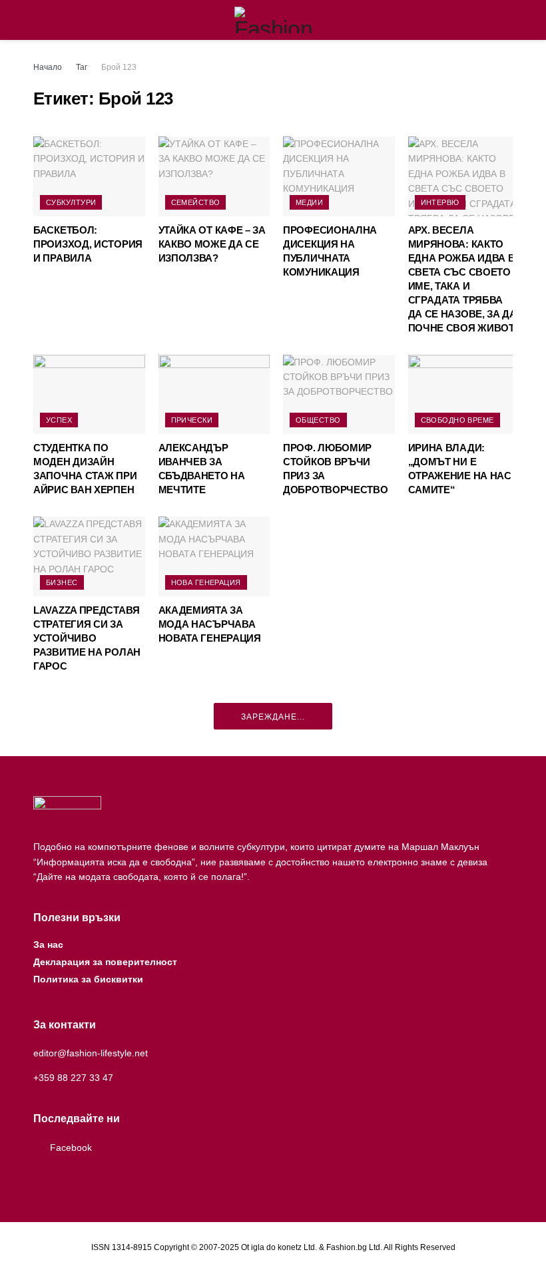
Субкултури (71, 202)
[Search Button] (507, 20)
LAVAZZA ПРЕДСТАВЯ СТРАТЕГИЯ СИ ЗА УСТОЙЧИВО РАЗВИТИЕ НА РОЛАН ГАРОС (86, 638)
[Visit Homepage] (273, 20)
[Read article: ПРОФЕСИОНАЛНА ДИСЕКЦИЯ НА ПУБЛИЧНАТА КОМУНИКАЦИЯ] (339, 176)
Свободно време (457, 420)
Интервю (440, 202)
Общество (318, 420)
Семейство (195, 202)
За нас (48, 944)
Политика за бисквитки (88, 979)
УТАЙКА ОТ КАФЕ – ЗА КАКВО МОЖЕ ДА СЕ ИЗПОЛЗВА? (212, 244)
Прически (192, 420)
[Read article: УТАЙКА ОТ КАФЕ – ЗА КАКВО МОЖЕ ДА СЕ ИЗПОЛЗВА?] (214, 176)
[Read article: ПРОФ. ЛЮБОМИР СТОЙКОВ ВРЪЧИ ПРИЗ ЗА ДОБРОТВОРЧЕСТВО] (339, 395)
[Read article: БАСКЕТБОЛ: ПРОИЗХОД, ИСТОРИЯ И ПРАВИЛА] (89, 176)
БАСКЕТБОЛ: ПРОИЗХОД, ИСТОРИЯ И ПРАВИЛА (87, 244)
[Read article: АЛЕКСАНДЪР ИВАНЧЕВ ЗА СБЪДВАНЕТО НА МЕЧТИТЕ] (214, 395)
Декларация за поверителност (105, 961)
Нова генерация (206, 582)
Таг (81, 67)
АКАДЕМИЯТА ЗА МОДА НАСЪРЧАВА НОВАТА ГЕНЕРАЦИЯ (209, 624)
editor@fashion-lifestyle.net (90, 1053)
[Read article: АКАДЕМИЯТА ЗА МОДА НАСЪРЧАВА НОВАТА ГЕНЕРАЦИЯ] (214, 556)
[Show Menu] (39, 20)
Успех (59, 420)
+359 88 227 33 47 (73, 1077)
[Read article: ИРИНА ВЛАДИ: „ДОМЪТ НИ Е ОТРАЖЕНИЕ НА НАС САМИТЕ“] (464, 395)
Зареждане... (273, 717)
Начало (47, 67)
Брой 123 (118, 67)
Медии (309, 202)
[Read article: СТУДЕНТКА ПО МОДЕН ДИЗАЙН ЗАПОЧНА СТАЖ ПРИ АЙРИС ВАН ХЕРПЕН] (89, 395)
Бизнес (62, 582)
